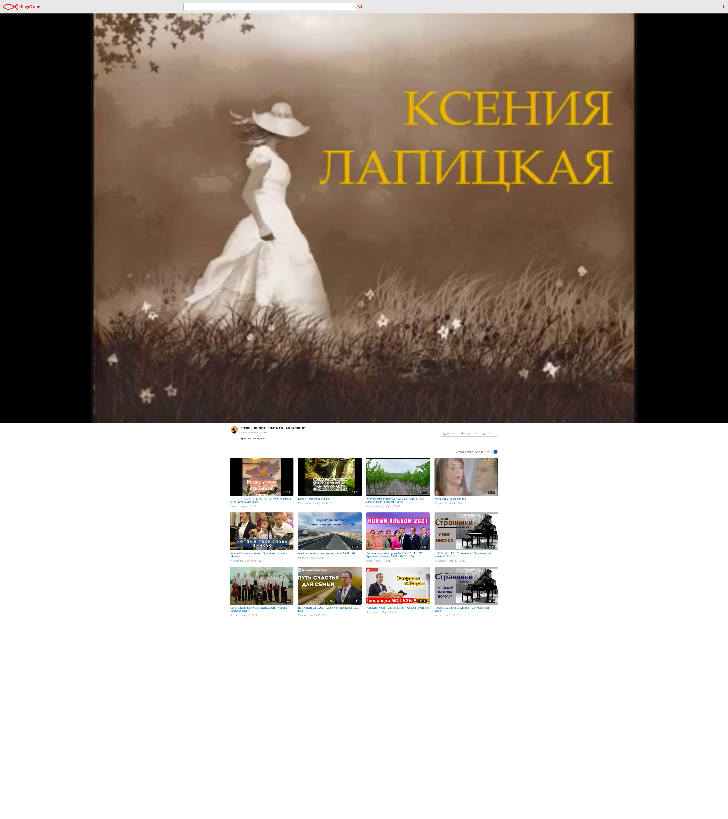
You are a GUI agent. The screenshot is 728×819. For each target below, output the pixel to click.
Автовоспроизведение (472, 452)
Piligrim (244, 432)
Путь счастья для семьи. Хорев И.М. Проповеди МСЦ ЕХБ (328, 609)
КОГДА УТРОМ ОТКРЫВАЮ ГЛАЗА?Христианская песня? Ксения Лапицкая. (260, 500)
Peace (369, 560)
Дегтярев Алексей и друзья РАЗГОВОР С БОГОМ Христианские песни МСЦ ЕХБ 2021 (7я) (394, 555)
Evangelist (440, 560)
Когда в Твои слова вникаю (313, 498)
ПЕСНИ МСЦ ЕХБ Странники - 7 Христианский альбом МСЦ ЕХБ (463, 555)
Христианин (304, 503)
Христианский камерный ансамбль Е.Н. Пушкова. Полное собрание (258, 609)
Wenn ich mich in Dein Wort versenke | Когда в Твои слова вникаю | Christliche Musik (395, 500)
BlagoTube (29, 6)
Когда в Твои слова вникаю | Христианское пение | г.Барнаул (259, 555)
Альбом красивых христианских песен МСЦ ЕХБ (326, 553)
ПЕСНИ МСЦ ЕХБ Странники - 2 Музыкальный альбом (462, 609)
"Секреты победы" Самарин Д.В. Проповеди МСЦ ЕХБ (398, 607)
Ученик (234, 506)
